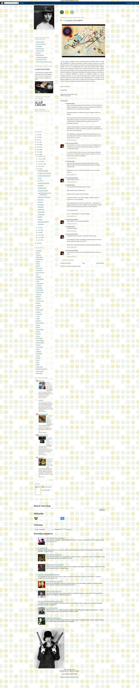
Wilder (37, 364)
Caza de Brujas (40, 272)
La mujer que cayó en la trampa (49, 417)
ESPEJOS (40, 202)
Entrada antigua (100, 263)
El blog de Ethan (43, 435)
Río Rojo (38, 53)
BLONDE (40, 217)
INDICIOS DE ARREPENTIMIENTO (48, 575)
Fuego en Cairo (40, 50)
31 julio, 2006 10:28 (71, 230)
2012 (38, 139)
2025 (38, 137)
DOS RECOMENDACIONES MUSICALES (50, 601)
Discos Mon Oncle (41, 44)
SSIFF (38, 349)
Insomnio (38, 298)
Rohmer (38, 344)
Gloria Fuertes (40, 292)
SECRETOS (41, 204)
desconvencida (71, 143)
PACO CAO (41, 199)
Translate (68, 529)
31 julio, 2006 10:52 (71, 247)
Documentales (40, 279)
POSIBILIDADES (42, 188)
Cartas (38, 266)
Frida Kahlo (39, 287)
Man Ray (38, 320)
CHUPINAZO (41, 214)
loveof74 (41, 400)
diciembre (40, 156)
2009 (38, 147)
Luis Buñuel (39, 314)
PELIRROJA (41, 224)
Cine (37, 274)
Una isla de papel (43, 414)
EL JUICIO (40, 180)
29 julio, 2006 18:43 (71, 216)
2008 (38, 149)
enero (39, 240)
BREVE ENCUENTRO (43, 222)
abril (39, 232)
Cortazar (38, 276)
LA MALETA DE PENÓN (42, 69)
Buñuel (38, 263)
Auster (38, 252)
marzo (39, 235)
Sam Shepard (39, 347)
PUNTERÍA (40, 207)
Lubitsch (38, 312)
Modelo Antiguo (40, 55)
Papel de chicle (40, 48)
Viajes (37, 360)
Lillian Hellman (39, 309)
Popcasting (39, 46)
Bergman (38, 255)
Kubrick (38, 303)
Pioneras (38, 333)
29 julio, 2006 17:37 (71, 174)
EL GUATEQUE (42, 548)
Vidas (37, 362)
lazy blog (41, 457)
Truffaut (38, 358)
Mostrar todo (51, 479)
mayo (39, 230)
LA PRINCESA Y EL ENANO (54, 565)
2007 (38, 152)
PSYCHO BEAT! (40, 42)
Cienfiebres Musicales (41, 57)
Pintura (38, 331)
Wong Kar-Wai (40, 371)
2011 (38, 142)
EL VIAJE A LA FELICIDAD (44, 173)
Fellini (37, 281)
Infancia (38, 296)
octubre (40, 161)
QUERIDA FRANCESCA (53, 618)
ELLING (40, 178)
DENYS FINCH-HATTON (53, 591)
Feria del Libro (39, 283)
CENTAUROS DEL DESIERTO (55, 538)
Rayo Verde (39, 338)
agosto (40, 166)
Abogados (38, 250)
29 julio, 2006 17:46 (71, 181)
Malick (38, 318)
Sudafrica (38, 351)
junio (39, 227)
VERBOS (40, 219)
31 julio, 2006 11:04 (71, 256)
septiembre (41, 164)
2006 (38, 154)
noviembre (40, 159)
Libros (65, 95)
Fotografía (39, 285)
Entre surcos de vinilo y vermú (43, 61)
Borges (38, 261)
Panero (38, 327)
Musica (38, 325)
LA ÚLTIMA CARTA (52, 608)
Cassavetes (39, 270)
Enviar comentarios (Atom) (74, 266)
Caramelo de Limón (41, 59)
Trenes (38, 355)
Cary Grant (39, 268)
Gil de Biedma (39, 290)
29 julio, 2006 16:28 (71, 140)
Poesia (38, 336)
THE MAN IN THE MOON (54, 555)
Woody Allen (39, 373)
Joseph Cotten (40, 301)
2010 (38, 144)
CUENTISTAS (41, 212)
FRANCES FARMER (43, 170)
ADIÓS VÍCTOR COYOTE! (48, 384)
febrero (40, 237)
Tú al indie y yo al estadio (45, 401)
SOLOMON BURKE (43, 190)
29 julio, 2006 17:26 (71, 158)
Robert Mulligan (40, 340)
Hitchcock (38, 294)
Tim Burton (39, 353)
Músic (69, 95)
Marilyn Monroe (40, 323)
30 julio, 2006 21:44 (71, 223)
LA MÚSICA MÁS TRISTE (74, 21)
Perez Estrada (40, 329)
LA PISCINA (41, 185)
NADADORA (41, 209)
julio (39, 168)
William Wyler (39, 366)
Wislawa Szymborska (41, 369)
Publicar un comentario (68, 260)
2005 (38, 243)
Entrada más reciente (65, 263)
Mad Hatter (41, 380)
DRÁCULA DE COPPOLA (44, 197)
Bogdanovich (39, 259)
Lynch (37, 316)
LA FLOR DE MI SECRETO (54, 581)
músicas (67, 61)
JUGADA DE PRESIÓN (43, 183)
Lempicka (38, 305)
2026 (38, 134)
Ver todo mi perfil (46, 490)
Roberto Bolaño (40, 342)
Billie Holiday (39, 257)
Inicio (83, 263)
